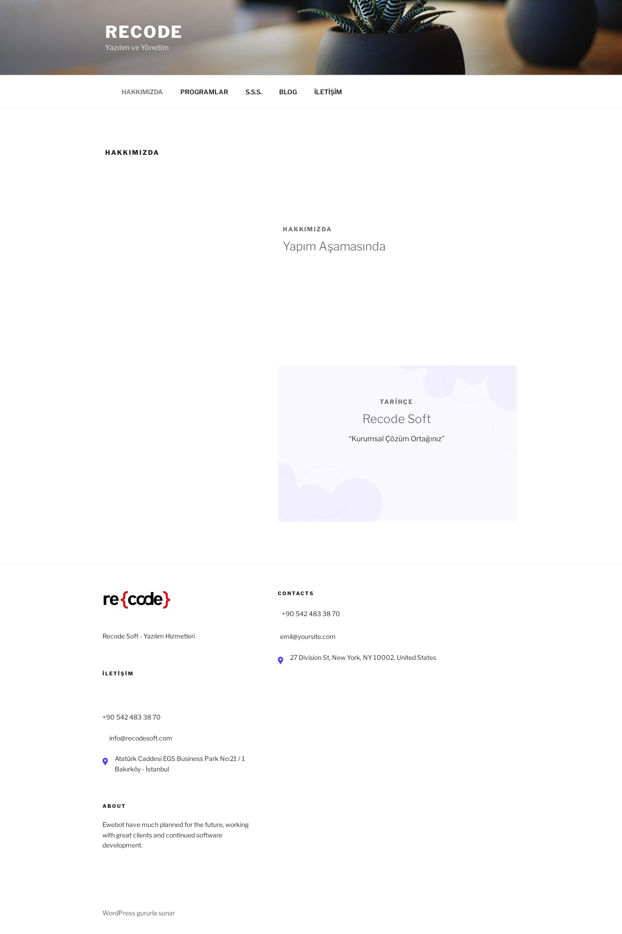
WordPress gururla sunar (138, 913)
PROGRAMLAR (204, 92)
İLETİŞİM (328, 92)
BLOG (288, 92)
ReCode (144, 32)
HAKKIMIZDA (142, 92)
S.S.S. (253, 92)
